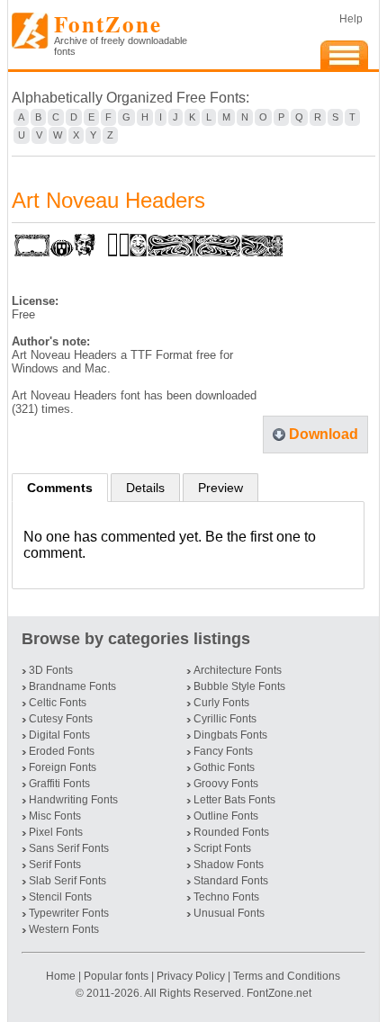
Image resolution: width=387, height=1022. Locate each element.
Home (62, 976)
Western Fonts (64, 929)
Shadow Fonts (229, 864)
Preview (220, 487)
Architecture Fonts (238, 670)
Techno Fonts (226, 897)
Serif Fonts (55, 864)
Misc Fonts (55, 816)
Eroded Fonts (61, 751)
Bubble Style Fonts (239, 686)
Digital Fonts (59, 735)
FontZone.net (279, 993)
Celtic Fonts (57, 702)
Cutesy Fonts (61, 719)
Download (323, 434)
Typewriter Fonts (69, 913)
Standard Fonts (231, 880)
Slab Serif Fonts (67, 880)
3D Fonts (51, 670)
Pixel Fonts (56, 832)
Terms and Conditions (286, 976)
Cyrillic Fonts (225, 719)
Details (145, 487)
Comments (60, 487)
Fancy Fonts (223, 751)
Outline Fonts (226, 816)
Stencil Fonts (60, 897)
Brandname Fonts (72, 686)
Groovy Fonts (226, 783)
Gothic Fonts (224, 767)
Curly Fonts (221, 702)
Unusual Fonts (229, 913)
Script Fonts (222, 848)
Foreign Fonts (62, 767)
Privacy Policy (191, 976)
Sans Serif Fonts (69, 848)
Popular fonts (116, 976)
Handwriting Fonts (73, 799)
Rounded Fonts (231, 832)
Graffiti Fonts (59, 783)
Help (351, 19)
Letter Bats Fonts (234, 799)
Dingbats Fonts (230, 735)
